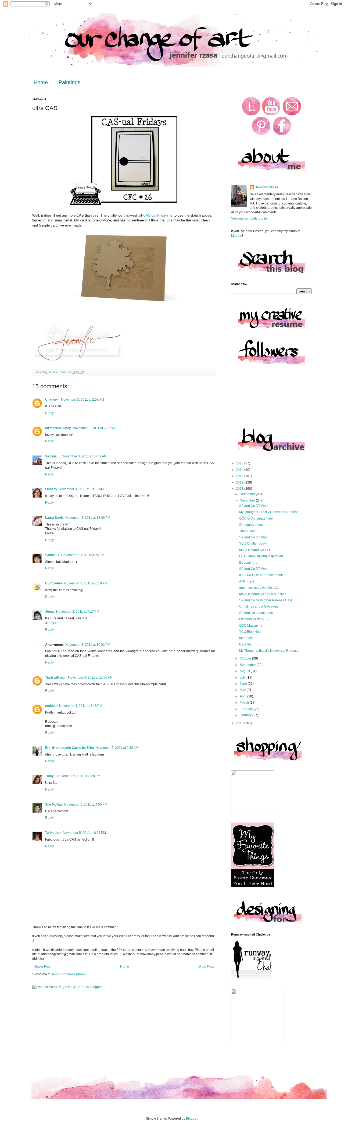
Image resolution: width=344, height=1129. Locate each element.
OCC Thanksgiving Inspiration (261, 556)
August (245, 671)
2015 (240, 463)
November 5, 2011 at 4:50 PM (85, 804)
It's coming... (248, 562)
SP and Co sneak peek (256, 613)
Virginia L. (52, 456)
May (243, 690)
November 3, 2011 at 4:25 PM (82, 555)
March (245, 702)
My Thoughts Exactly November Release (269, 650)
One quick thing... (251, 525)
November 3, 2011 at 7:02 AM (94, 428)
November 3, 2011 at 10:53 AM (81, 489)
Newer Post (42, 966)
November (248, 500)
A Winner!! (246, 581)
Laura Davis (54, 518)
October (246, 658)
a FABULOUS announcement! (261, 575)
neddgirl (51, 706)
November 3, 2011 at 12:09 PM (87, 518)
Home (41, 82)
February (247, 709)
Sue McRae (54, 804)
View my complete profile (249, 218)
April (243, 696)
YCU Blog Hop (250, 632)
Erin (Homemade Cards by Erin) (69, 748)
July (243, 677)
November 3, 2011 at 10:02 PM (87, 645)
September (248, 665)
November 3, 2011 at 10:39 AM (84, 456)
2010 (240, 723)
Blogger (191, 1118)
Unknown (52, 399)
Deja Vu (245, 644)
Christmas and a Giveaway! (259, 606)
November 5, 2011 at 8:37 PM (84, 833)
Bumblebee (54, 583)
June (244, 684)
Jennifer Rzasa (266, 187)
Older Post (206, 966)
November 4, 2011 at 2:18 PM (80, 706)
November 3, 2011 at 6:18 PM (85, 583)
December (248, 494)
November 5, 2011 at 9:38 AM (116, 748)
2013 (240, 476)
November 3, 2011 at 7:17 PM (77, 611)
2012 (240, 482)
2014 (240, 470)
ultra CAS (246, 638)
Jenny (50, 611)
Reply (49, 413)
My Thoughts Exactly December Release (269, 512)
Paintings (69, 82)
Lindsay (51, 489)
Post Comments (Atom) (69, 974)
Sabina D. (52, 555)
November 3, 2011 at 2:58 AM (82, 399)
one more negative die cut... (259, 588)
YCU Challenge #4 (253, 543)
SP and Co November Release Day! (265, 600)
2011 (240, 489)
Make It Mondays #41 (254, 550)
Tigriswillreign (55, 677)
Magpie (236, 236)
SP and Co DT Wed (253, 506)
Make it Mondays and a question (262, 594)
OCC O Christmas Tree (256, 518)
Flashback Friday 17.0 (255, 619)
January (246, 715)
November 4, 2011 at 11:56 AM (90, 677)
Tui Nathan (53, 833)
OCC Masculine (250, 625)
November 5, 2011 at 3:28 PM (78, 776)
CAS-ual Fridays (155, 215)
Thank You (247, 531)
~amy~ (50, 776)
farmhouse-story (58, 428)
